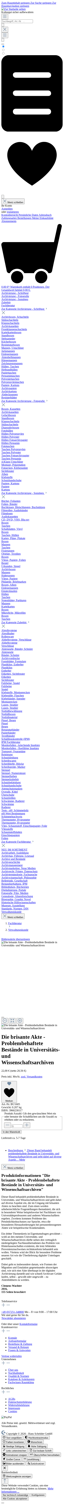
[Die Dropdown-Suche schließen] (4, 29)
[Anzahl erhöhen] (26, 1125)
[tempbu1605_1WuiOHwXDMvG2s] (32, 944)
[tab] (34, 1155)
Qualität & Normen (18, 1376)
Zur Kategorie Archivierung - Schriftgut (23, 308)
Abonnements (8, 221)
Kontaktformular (28, 1324)
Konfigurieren (38, 1495)
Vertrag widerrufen (11, 1356)
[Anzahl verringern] (7, 1125)
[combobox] (17, 21)
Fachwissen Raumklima (21, 1382)
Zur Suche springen (41, 2)
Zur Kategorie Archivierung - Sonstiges (23, 493)
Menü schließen (15, 202)
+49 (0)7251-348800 (12, 1311)
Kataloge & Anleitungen (21, 1379)
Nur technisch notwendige (15, 1495)
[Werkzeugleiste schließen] (4, 1468)
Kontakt (12, 1337)
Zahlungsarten (9, 218)
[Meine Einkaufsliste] (32, 130)
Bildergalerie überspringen (15, 939)
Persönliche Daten (29, 214)
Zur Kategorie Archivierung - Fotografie (23, 401)
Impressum (14, 1408)
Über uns (13, 1369)
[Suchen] (2, 25)
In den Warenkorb (11, 1132)
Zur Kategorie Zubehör (14, 622)
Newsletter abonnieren (14, 1318)
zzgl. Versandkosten (31, 1076)
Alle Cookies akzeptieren (15, 1498)
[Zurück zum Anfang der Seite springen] (4, 1481)
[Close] (2, 1017)
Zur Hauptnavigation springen (28, 4)
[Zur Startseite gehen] (13, 9)
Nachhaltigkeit (16, 1373)
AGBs (11, 1398)
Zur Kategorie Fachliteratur (16, 841)
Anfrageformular (17, 1340)
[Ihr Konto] (2, 196)
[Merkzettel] (32, 193)
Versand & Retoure (18, 1347)
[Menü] (4, 16)
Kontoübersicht (10, 214)
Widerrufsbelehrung (19, 1405)
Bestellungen (24, 218)
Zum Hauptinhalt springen (15, 2)
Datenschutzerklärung (20, 1402)
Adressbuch (45, 214)
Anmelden (7, 208)
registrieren (13, 211)
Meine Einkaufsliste (42, 218)
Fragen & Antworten (19, 1350)
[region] (32, 985)
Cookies (12, 1411)
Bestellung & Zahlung (20, 1344)
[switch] (12, 1437)
